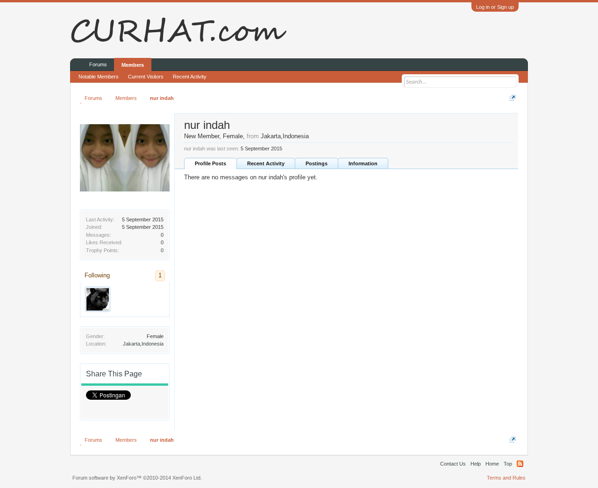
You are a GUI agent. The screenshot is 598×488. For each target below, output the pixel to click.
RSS (520, 463)
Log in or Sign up (495, 7)
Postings (316, 163)
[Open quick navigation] (513, 98)
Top (508, 464)
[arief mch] (97, 299)
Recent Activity (266, 163)
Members (132, 65)
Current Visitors (146, 76)
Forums (98, 64)
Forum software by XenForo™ (137, 478)
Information (363, 163)
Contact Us (453, 464)
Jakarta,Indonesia (143, 344)
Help (475, 464)
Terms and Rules (506, 478)
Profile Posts (210, 163)
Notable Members (98, 76)
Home (492, 464)
